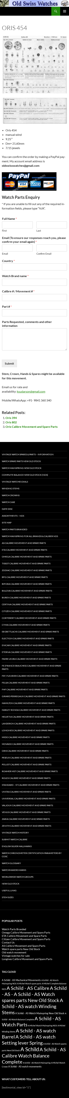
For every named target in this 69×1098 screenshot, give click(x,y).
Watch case (8, 502)
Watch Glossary (11, 863)
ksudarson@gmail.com (31, 391)
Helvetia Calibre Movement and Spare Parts (27, 716)
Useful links (9, 890)
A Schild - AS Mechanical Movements (21, 980)
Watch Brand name (15, 276)
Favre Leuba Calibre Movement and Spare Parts (29, 659)
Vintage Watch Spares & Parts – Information (28, 454)
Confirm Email (43, 253)
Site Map (6, 522)
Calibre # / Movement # (18, 291)
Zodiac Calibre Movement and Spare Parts (27, 570)
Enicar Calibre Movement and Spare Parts (26, 645)
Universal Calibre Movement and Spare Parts (28, 798)
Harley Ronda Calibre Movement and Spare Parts (31, 710)
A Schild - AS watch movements (25, 1066)
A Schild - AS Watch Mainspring (37, 1063)
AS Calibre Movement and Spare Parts (24, 543)
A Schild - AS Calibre (28, 988)
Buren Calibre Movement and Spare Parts (26, 597)
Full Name (9, 218)
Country (8, 261)
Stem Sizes (7, 897)
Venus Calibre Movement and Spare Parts (26, 812)
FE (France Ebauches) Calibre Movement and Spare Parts (31, 667)
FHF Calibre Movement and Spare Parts (24, 689)
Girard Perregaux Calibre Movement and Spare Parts (33, 696)
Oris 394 (11, 417)
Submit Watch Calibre (14, 839)
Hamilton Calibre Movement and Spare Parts (28, 703)
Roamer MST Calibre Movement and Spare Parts (30, 771)
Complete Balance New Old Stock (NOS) (25, 474)
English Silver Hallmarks (17, 846)
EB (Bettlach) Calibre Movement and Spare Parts (30, 631)
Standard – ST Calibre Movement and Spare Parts (30, 785)
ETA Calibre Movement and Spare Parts (24, 549)
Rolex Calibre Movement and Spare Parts (26, 778)
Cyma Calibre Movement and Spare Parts (26, 624)
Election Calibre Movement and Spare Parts (28, 638)
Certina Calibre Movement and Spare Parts (27, 604)
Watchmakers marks (14, 870)
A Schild (29, 1049)
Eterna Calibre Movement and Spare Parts (27, 652)
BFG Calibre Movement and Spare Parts (25, 577)
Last (38, 230)
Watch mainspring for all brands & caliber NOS (30, 536)
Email (5, 253)
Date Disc (7, 509)
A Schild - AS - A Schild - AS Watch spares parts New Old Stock (34, 994)
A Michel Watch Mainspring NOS (42, 1025)
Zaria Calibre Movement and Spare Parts (26, 819)
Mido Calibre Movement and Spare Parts (25, 737)
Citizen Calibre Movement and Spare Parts (27, 611)
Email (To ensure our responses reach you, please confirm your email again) (34, 239)
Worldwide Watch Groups (17, 876)
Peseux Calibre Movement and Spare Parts (26, 757)
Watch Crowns (11, 495)
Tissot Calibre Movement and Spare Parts (26, 563)
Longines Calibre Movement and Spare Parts (28, 730)
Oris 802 (11, 422)
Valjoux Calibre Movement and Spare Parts (27, 805)
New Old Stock (10, 883)
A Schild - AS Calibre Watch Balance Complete (34, 1055)
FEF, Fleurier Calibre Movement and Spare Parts (30, 675)
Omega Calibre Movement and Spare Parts (27, 556)
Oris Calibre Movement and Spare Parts (32, 426)
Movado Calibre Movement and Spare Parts (27, 744)
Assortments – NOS (13, 515)
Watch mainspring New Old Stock (21, 468)
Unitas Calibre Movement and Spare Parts (26, 791)
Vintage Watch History (15, 832)
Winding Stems (10, 488)
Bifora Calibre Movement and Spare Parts (27, 584)
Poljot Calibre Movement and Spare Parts (26, 764)
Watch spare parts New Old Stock (21, 461)
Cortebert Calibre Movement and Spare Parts (29, 618)
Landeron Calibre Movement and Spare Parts (28, 723)
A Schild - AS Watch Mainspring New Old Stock (39, 1013)
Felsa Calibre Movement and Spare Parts (25, 682)
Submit (9, 363)
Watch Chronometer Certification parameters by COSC (32, 855)
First (4, 230)
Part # (7, 306)
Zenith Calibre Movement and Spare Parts (26, 825)
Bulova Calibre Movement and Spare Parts (27, 590)
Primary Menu (64, 11)
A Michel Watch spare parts (29, 983)
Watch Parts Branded (14, 529)
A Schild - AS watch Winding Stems (32, 1006)
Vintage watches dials (15, 481)
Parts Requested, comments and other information (27, 323)
